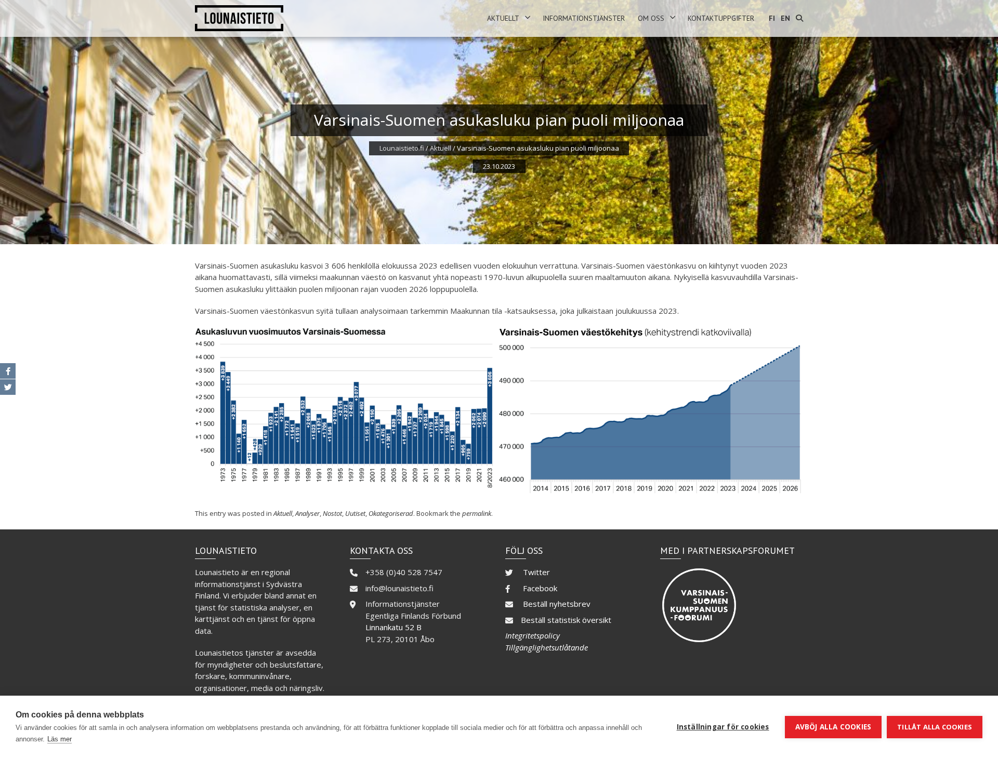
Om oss (651, 18)
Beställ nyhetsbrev (556, 604)
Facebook (540, 588)
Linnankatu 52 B (393, 627)
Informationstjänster (584, 18)
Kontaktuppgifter (721, 18)
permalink (476, 513)
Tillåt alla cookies (934, 727)
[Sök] (799, 18)
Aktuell (440, 148)
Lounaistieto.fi (401, 148)
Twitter (536, 572)
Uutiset (355, 513)
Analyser (307, 513)
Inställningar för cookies (723, 727)
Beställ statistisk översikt (566, 620)
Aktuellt (503, 18)
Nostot (332, 513)
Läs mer (59, 739)
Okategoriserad (391, 513)
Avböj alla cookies (833, 727)
